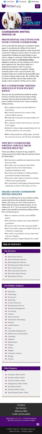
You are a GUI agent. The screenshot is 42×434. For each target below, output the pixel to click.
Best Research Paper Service (19, 265)
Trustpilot (32, 420)
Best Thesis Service (15, 268)
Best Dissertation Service (17, 259)
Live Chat (10, 1)
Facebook (22, 1)
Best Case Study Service (17, 273)
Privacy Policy (27, 431)
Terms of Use (14, 431)
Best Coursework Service (17, 271)
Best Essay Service (15, 257)
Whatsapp (35, 1)
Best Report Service (15, 276)
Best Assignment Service (17, 262)
